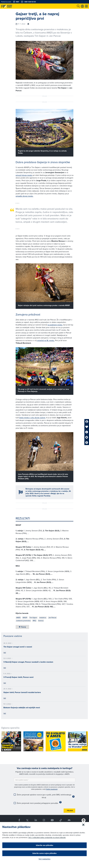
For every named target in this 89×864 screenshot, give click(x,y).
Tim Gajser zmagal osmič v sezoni (17, 646)
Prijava (70, 810)
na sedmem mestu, (55, 324)
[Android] (69, 820)
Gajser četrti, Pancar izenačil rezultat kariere (22, 692)
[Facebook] (19, 820)
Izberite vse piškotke (44, 845)
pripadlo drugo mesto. (24, 196)
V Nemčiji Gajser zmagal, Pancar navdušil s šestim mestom (28, 662)
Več (4, 652)
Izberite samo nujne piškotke (44, 853)
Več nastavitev (44, 859)
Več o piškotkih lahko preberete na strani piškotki (47, 837)
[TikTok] (60, 820)
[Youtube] (52, 820)
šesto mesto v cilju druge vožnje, (32, 417)
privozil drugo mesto (24, 175)
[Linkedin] (35, 820)
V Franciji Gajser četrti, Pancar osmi (18, 677)
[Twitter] (27, 820)
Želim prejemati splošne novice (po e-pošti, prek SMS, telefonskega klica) (44, 796)
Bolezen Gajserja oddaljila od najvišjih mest (21, 707)
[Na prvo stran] (11, 6)
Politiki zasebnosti (51, 789)
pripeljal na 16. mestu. (46, 340)
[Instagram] (44, 820)
